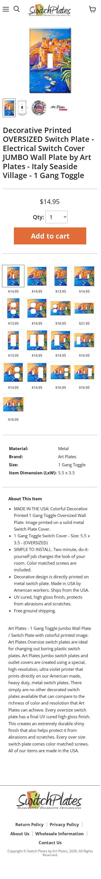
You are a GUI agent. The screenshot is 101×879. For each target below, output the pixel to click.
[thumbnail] (9, 108)
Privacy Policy (64, 824)
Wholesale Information (59, 833)
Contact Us (50, 842)
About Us (19, 833)
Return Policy (29, 824)
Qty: (39, 217)
